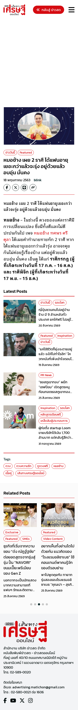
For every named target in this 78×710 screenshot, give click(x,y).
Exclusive (11, 532)
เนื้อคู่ (8, 473)
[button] (31, 604)
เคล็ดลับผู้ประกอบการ (54, 421)
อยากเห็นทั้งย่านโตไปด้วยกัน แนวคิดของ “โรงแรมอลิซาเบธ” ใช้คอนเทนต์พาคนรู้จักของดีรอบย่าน (57, 557)
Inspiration (64, 335)
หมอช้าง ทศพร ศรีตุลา (35, 236)
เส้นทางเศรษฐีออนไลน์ (30, 473)
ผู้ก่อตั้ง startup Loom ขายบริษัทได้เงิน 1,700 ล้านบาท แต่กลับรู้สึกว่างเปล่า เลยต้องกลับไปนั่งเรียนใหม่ (56, 437)
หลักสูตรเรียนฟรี (51, 414)
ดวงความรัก (23, 466)
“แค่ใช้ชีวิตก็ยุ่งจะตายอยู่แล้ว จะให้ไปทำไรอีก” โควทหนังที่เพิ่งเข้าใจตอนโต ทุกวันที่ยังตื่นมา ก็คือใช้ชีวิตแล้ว (56, 358)
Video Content (53, 539)
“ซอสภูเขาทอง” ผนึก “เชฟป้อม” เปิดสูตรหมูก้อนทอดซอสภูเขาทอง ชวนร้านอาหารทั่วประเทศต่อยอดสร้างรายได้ (56, 391)
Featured (26, 152)
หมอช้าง (58, 466)
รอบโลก (60, 302)
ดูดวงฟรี (42, 466)
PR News (46, 375)
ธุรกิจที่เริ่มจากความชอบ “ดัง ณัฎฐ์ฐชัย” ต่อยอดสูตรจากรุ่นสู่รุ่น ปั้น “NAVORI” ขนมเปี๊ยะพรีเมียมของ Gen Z (19, 559)
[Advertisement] (39, 62)
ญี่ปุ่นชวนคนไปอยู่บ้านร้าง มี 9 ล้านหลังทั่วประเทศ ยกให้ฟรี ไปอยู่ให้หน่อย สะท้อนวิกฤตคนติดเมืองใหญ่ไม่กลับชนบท (56, 319)
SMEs (26, 539)
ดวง (8, 466)
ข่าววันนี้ (10, 152)
